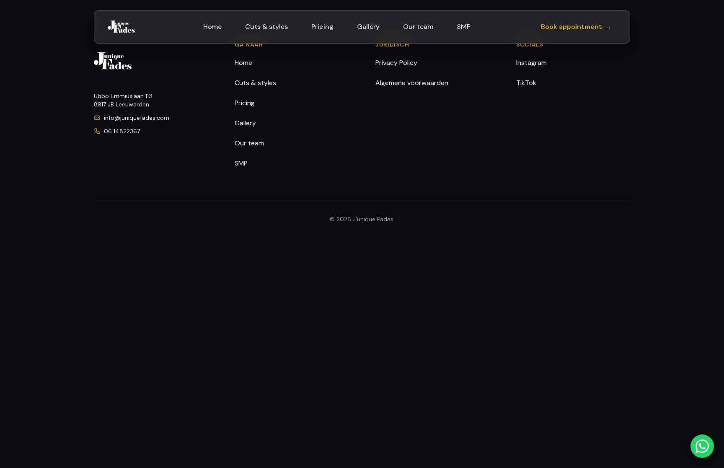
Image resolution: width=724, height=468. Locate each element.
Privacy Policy (396, 62)
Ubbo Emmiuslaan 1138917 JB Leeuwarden (123, 100)
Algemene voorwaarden (411, 82)
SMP (464, 26)
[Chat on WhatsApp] (702, 446)
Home (212, 26)
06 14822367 (122, 131)
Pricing (322, 26)
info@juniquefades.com (136, 118)
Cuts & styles (266, 26)
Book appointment (576, 26)
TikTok (526, 82)
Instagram (531, 62)
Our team (418, 26)
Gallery (368, 26)
